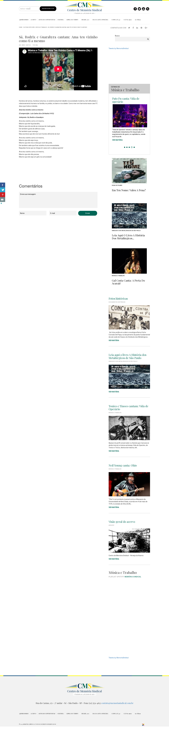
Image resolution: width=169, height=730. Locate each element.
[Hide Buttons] (1, 203)
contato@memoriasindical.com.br (117, 703)
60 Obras (138, 20)
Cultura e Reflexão (29, 27)
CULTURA (60, 20)
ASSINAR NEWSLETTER (48, 8)
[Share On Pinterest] (2, 194)
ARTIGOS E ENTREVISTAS (46, 20)
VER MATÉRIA (117, 139)
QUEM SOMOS (23, 20)
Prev (112, 123)
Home (20, 27)
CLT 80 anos (128, 20)
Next (147, 123)
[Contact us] (2, 199)
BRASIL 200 (85, 20)
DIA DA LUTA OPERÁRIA (100, 20)
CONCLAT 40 (116, 20)
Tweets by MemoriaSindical (119, 48)
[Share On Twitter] (2, 189)
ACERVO (33, 20)
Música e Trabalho (41, 27)
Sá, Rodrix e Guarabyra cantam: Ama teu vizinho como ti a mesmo (67, 27)
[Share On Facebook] (2, 185)
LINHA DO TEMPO (72, 20)
